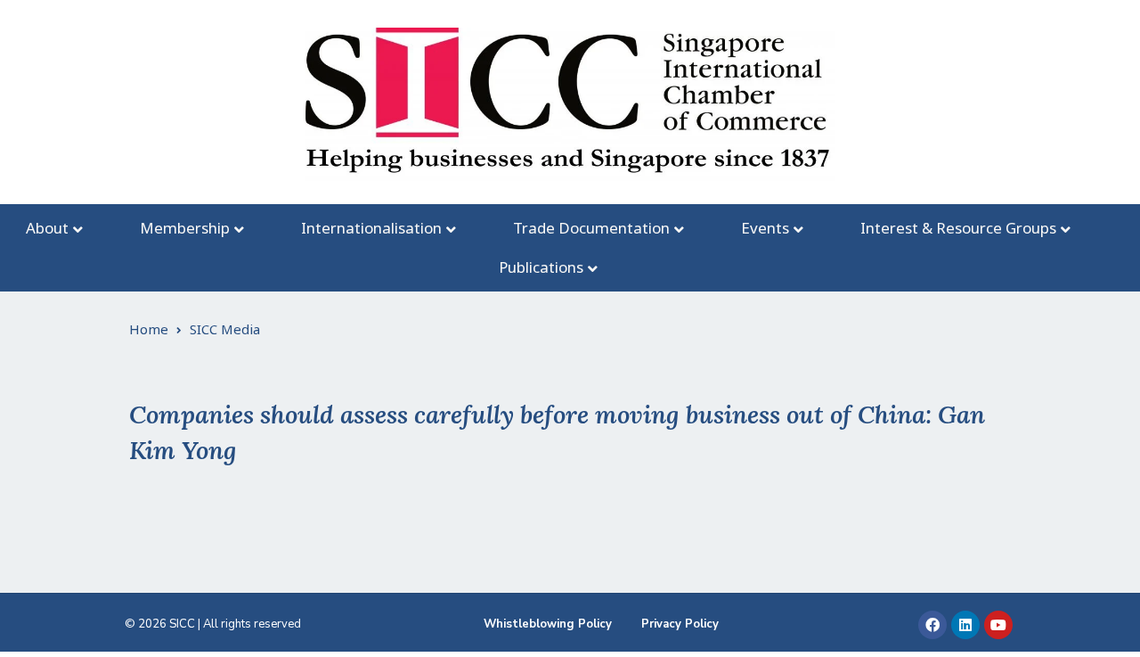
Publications (541, 267)
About (47, 228)
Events (765, 228)
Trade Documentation (591, 228)
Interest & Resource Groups (958, 228)
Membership (185, 228)
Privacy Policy (680, 624)
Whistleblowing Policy (548, 624)
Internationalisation (371, 228)
